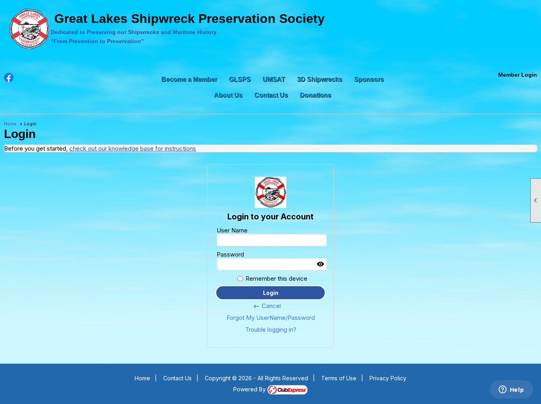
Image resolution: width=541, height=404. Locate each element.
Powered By (250, 389)
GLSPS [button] (240, 79)
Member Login (517, 75)
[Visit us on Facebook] (9, 78)
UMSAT (274, 79)
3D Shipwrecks (319, 79)
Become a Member (189, 79)
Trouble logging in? (270, 329)
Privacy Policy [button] (388, 378)
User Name (232, 230)
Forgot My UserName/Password (271, 317)
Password (230, 254)
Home (10, 123)
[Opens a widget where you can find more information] (511, 390)
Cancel (267, 306)
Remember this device (276, 278)
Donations (315, 95)
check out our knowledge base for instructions (132, 148)
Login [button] (270, 292)
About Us (228, 95)
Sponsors (369, 79)
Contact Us (271, 95)
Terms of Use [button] (338, 378)
